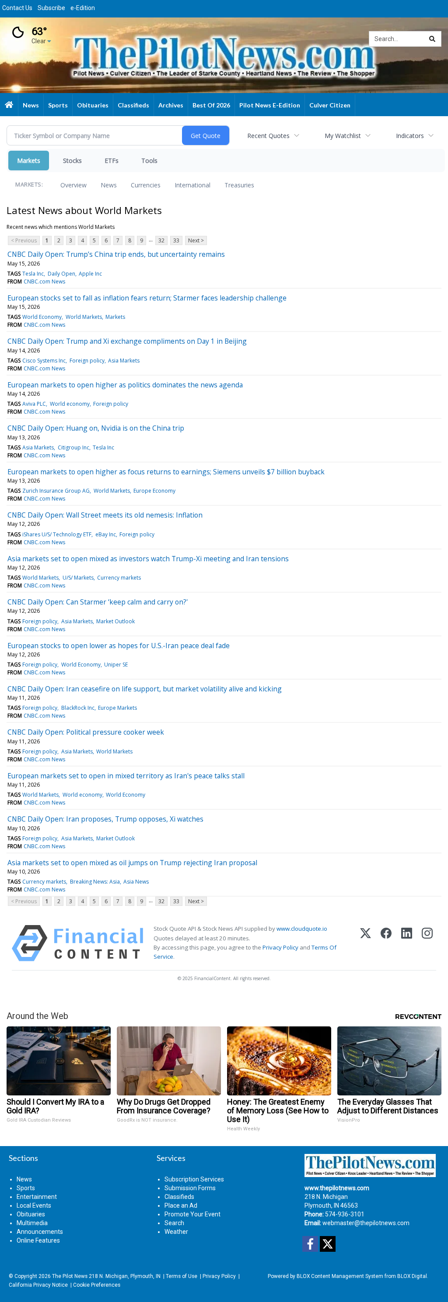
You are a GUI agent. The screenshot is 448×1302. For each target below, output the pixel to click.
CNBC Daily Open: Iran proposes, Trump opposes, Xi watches (105, 819)
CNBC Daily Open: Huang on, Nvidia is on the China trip (95, 428)
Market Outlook (115, 621)
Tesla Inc (33, 273)
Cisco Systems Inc (44, 360)
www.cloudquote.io (301, 928)
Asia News (136, 881)
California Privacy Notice (38, 1285)
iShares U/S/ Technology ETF (56, 534)
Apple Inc (90, 273)
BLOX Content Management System (340, 1276)
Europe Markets (117, 707)
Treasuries (239, 185)
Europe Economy (154, 490)
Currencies (146, 185)
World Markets (84, 317)
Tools (149, 160)
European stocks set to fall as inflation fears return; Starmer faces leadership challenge (147, 298)
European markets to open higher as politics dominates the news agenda (125, 385)
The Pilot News (70, 1276)
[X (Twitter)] (365, 943)
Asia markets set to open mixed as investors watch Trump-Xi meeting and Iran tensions (148, 558)
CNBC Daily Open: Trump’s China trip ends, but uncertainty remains (116, 254)
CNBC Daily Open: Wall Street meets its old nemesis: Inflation (105, 515)
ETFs (112, 160)
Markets (28, 160)
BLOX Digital (412, 1276)
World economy (70, 404)
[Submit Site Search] (432, 38)
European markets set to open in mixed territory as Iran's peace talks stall (126, 776)
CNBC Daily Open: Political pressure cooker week (85, 732)
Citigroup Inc (73, 447)
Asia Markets (124, 360)
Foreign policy (87, 360)
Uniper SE (116, 664)
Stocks (72, 160)
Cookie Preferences (96, 1285)
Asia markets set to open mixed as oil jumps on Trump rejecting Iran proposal (132, 862)
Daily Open (61, 273)
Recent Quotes (268, 135)
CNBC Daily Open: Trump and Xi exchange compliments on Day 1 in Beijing (127, 341)
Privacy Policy (280, 947)
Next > (196, 240)
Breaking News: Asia (95, 881)
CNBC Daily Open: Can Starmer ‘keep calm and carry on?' (97, 602)
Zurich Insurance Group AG (56, 490)
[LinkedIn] (407, 943)
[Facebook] (386, 943)
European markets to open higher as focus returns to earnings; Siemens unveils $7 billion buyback (166, 472)
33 (176, 240)
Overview (73, 185)
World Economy (42, 317)
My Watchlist (343, 135)
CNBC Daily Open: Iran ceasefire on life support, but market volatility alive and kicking (144, 689)
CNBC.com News (44, 281)
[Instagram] (427, 943)
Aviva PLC (34, 404)
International (192, 185)
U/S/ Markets (78, 577)
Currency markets (119, 577)
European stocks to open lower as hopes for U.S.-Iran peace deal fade (118, 645)
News (109, 185)
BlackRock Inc (77, 707)
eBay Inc (105, 534)
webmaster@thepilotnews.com (366, 1222)
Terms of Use (181, 1276)
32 (161, 240)
